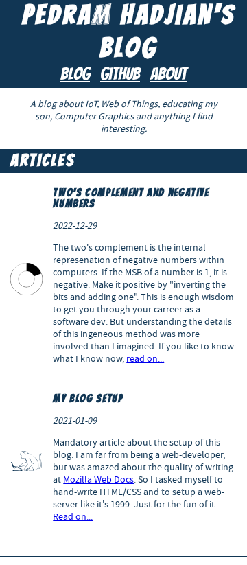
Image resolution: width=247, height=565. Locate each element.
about (168, 74)
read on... (145, 358)
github (120, 74)
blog (75, 74)
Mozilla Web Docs (98, 479)
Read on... (73, 516)
